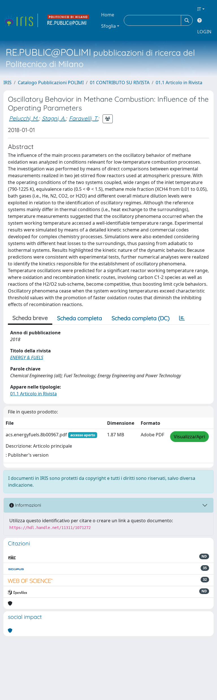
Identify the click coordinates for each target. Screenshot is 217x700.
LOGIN (204, 32)
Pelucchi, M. (23, 118)
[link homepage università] (68, 20)
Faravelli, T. (83, 118)
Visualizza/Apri (189, 437)
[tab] (182, 318)
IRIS (7, 82)
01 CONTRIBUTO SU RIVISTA (119, 82)
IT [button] (199, 9)
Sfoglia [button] (108, 26)
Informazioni (27, 505)
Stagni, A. (54, 118)
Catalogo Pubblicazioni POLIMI (51, 82)
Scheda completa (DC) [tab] (141, 318)
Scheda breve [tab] (30, 317)
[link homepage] (20, 20)
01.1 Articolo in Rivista (179, 82)
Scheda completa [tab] (79, 318)
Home (107, 15)
